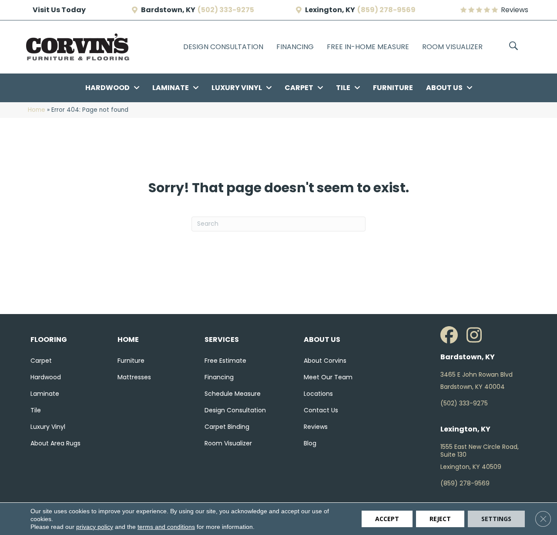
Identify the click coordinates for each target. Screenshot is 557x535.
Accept (387, 519)
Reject (440, 519)
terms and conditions (166, 526)
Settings (496, 519)
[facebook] (451, 335)
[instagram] (477, 335)
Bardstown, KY (168, 10)
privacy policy (94, 526)
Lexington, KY (330, 10)
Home (36, 110)
